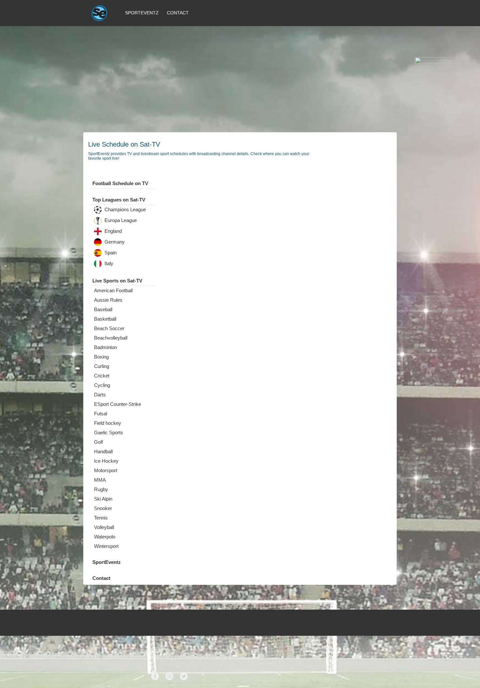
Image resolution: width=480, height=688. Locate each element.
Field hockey (107, 423)
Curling (101, 366)
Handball (103, 451)
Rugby (101, 489)
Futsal (100, 413)
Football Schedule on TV (120, 183)
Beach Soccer (109, 328)
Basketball (105, 319)
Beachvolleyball (110, 338)
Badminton (105, 347)
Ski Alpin (103, 499)
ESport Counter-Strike (117, 404)
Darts (100, 394)
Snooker (103, 508)
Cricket (101, 375)
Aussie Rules (108, 300)
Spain (110, 253)
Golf (98, 442)
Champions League (124, 210)
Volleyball (104, 527)
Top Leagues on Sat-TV (118, 199)
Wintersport (106, 546)
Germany (114, 242)
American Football (113, 290)
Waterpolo (104, 536)
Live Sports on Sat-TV (117, 280)
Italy (108, 263)
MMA (100, 480)
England (112, 231)
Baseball (103, 309)
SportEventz (142, 12)
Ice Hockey (106, 461)
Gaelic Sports (108, 432)
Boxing (101, 357)
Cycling (102, 385)
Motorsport (105, 470)
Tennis (101, 517)
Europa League (120, 220)
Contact (178, 12)
